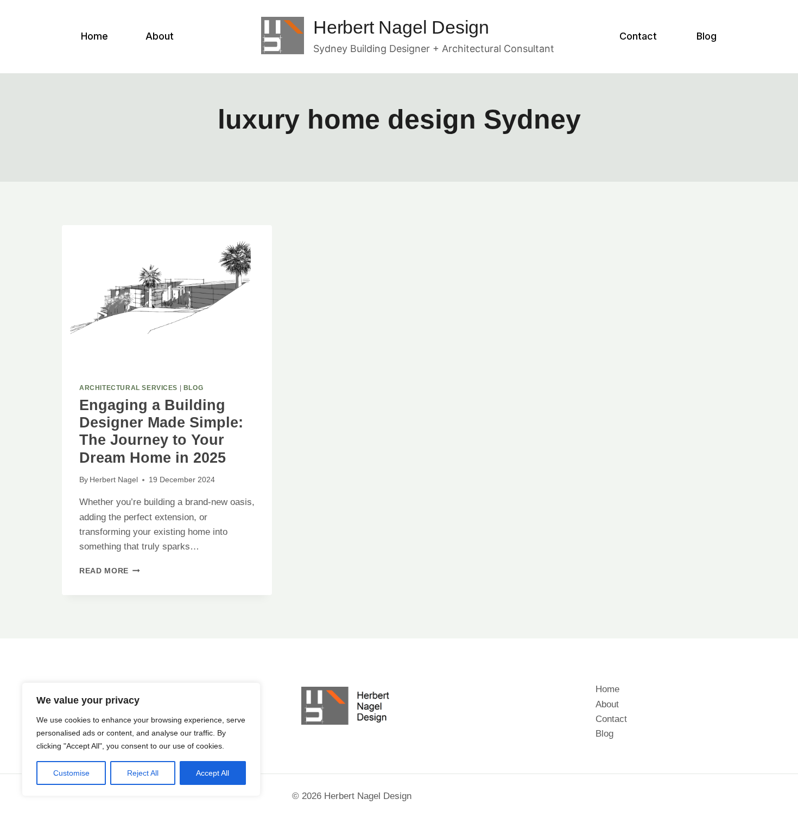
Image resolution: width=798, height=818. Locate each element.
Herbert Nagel (114, 480)
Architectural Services (128, 388)
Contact (638, 36)
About (159, 36)
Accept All (212, 773)
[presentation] (167, 295)
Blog (706, 36)
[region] (141, 739)
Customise (71, 773)
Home (94, 36)
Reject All (143, 773)
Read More (109, 571)
